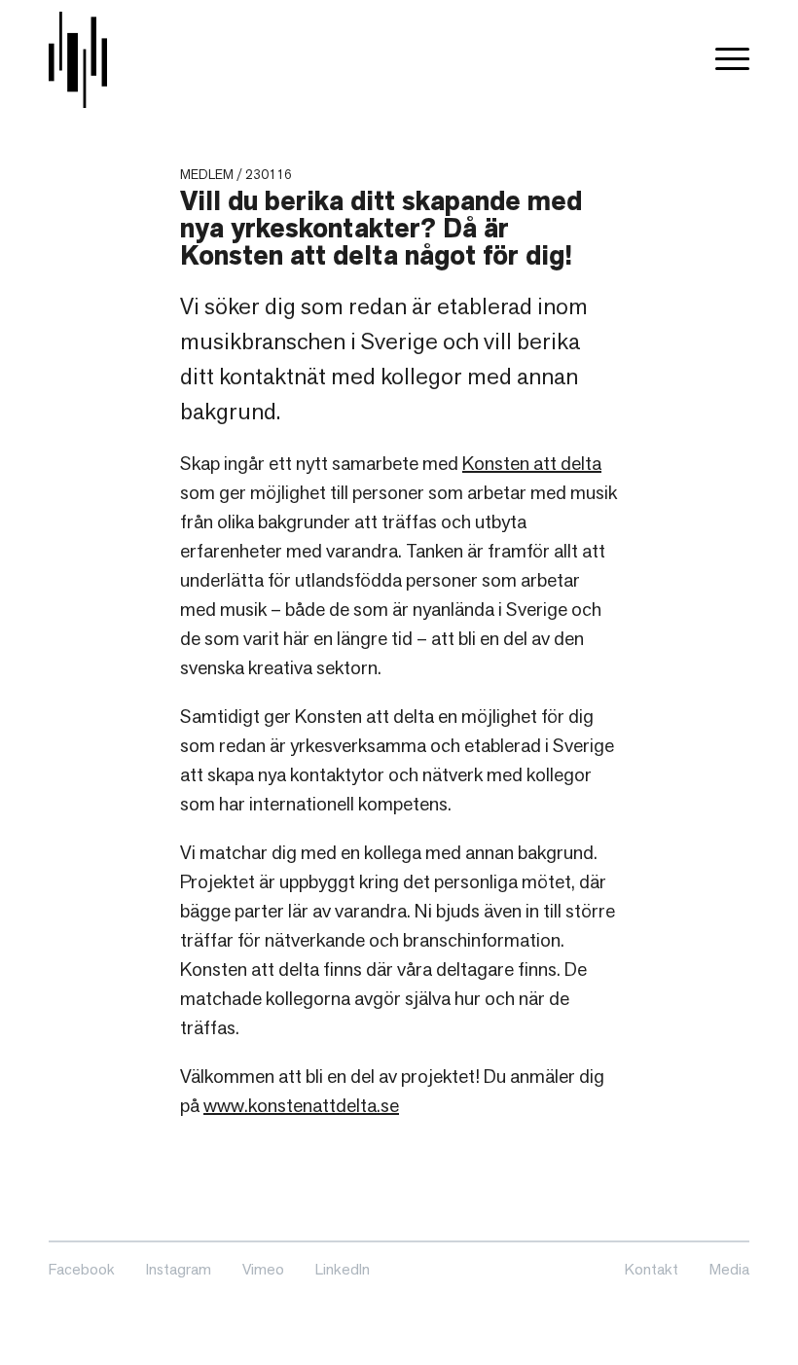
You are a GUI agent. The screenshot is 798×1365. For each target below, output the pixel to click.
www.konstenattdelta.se (301, 1105)
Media (729, 1269)
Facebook (82, 1269)
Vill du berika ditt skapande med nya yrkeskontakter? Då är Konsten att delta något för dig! (381, 228)
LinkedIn (342, 1269)
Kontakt (651, 1269)
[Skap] (78, 60)
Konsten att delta (531, 463)
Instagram (178, 1269)
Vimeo (263, 1269)
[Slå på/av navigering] (732, 60)
